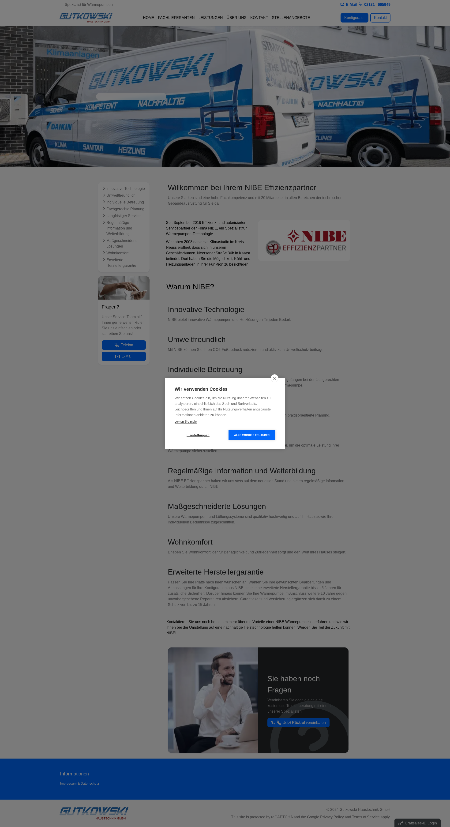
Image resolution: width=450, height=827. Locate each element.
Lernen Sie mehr (186, 421)
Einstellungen (198, 435)
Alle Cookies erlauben (252, 435)
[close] (274, 378)
